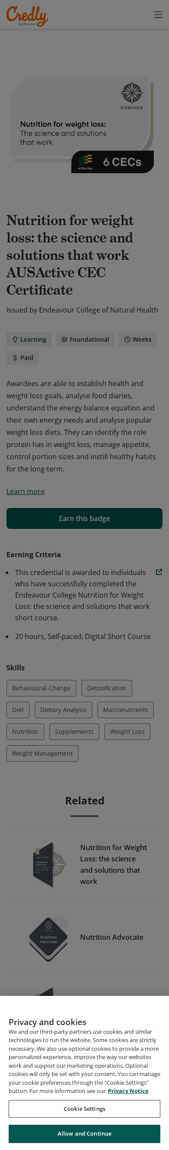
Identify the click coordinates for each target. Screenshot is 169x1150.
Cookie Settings (84, 1109)
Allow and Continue (84, 1133)
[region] (84, 1073)
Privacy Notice (128, 1091)
